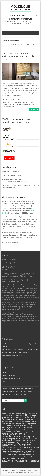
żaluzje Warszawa (30, 460)
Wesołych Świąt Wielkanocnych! (12, 355)
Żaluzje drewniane (8, 106)
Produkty (25, 102)
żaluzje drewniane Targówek (21, 454)
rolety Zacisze (17, 447)
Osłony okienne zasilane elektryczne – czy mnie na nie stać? (18, 56)
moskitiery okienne (11, 431)
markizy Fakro (25, 421)
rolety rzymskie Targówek (12, 442)
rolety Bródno (29, 439)
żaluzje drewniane (17, 453)
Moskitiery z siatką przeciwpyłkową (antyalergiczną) (18, 388)
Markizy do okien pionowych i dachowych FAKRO (17, 391)
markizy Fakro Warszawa (21, 423)
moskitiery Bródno (17, 428)
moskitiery (18, 425)
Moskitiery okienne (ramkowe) (11, 378)
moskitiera (12, 425)
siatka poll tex (25, 447)
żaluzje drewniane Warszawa (10, 457)
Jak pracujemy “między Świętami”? (12, 359)
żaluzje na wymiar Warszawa (13, 458)
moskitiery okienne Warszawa (29, 432)
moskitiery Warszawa (15, 436)
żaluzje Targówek (12, 460)
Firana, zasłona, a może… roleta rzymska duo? (15, 352)
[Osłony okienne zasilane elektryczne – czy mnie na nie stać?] (20, 64)
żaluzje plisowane (28, 458)
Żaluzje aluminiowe (27, 104)
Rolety (4, 382)
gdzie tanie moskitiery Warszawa (12, 415)
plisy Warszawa (18, 438)
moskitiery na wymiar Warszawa (20, 430)
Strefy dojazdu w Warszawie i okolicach (14, 394)
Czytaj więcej (34, 109)
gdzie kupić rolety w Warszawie (29, 413)
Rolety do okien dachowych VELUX (25, 440)
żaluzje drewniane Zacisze (27, 457)
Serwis (4, 385)
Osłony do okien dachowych (13, 102)
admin (6, 99)
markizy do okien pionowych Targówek (19, 419)
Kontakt (4, 372)
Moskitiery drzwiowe (8, 375)
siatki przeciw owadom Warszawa (17, 450)
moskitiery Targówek (14, 433)
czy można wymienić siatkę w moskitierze (11, 413)
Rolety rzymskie (16, 104)
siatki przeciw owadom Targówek (18, 449)
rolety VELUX (18, 445)
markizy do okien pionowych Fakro (18, 418)
